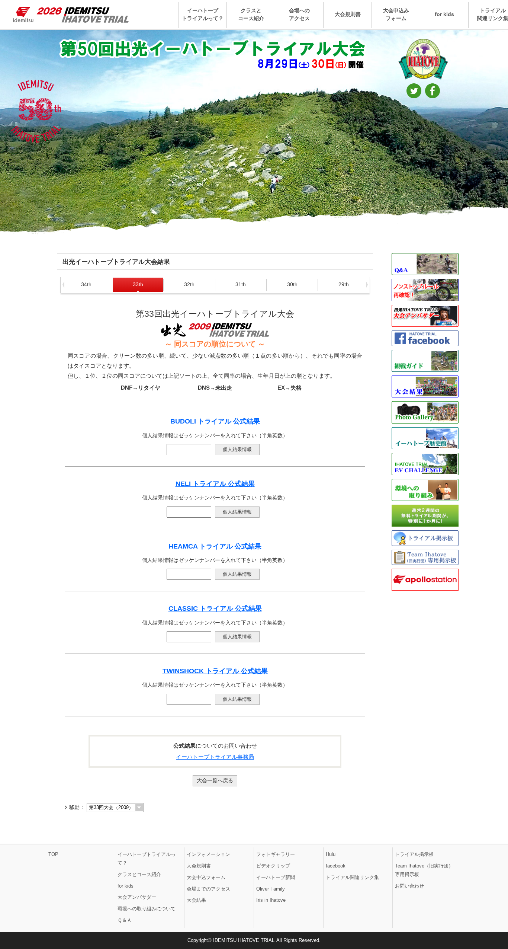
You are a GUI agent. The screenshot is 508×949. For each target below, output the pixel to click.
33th (138, 284)
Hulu (330, 854)
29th (343, 284)
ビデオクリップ (273, 866)
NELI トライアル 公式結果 (215, 484)
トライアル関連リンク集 (352, 877)
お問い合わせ (409, 886)
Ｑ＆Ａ (125, 920)
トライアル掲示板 (414, 854)
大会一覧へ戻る (215, 780)
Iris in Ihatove (271, 900)
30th (292, 284)
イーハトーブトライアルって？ (203, 14)
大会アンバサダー (137, 897)
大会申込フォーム (206, 877)
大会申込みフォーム (396, 14)
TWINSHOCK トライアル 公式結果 (215, 671)
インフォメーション (208, 854)
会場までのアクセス (208, 889)
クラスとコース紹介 (251, 14)
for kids (444, 14)
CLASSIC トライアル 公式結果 (215, 608)
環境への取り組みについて (147, 908)
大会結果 (196, 900)
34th (86, 284)
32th (189, 284)
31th (240, 284)
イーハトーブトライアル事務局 (215, 757)
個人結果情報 (237, 449)
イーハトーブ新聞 (275, 877)
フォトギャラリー (275, 854)
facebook (335, 866)
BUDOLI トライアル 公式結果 (215, 421)
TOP (53, 854)
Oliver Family (270, 889)
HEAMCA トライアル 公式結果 (214, 546)
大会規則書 (348, 14)
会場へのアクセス (299, 14)
